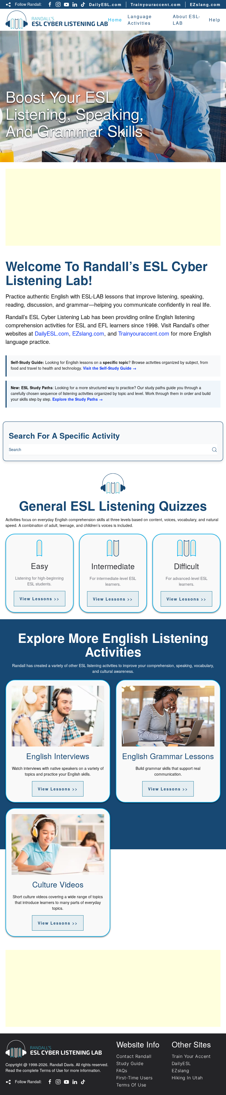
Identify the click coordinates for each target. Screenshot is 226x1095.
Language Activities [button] (140, 19)
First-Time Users (134, 1077)
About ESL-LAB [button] (186, 19)
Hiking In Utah (187, 1077)
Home (115, 19)
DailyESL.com (105, 4)
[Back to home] (57, 20)
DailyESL (181, 1063)
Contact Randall (133, 1056)
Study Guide (129, 1063)
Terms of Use (51, 1070)
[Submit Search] (214, 449)
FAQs (121, 1070)
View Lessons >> (40, 598)
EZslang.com (205, 4)
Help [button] (214, 19)
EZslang (180, 1070)
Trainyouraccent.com (156, 4)
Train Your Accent (191, 1056)
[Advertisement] (113, 207)
